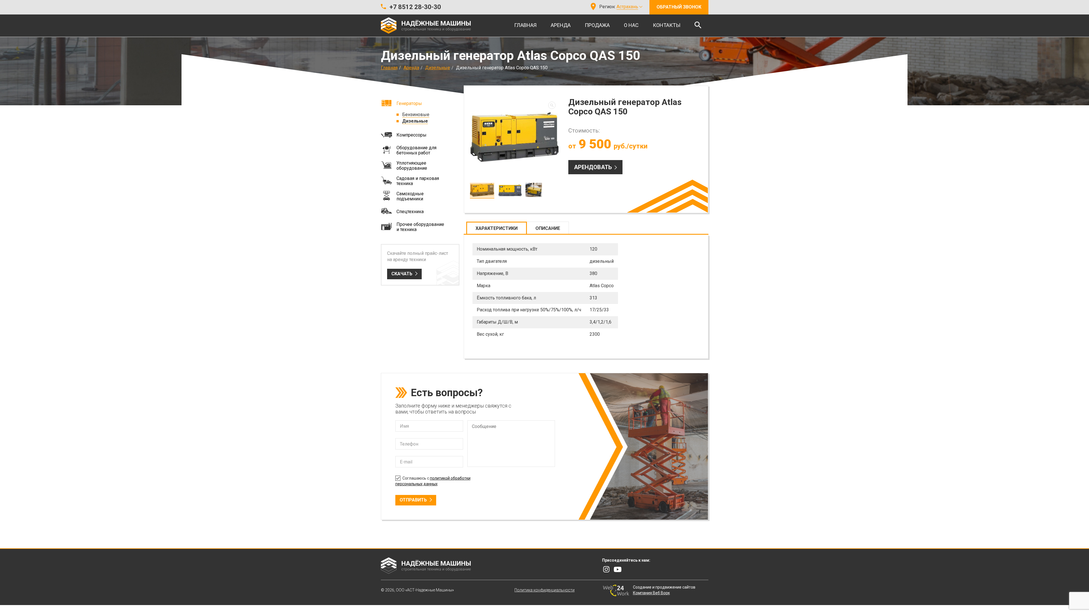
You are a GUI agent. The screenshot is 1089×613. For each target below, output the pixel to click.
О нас (631, 25)
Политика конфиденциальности (544, 590)
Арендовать (593, 167)
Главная (525, 25)
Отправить (413, 500)
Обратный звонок (679, 7)
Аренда (561, 25)
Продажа (597, 25)
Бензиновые (415, 114)
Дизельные (437, 67)
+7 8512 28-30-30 (415, 7)
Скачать (401, 273)
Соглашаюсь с (432, 481)
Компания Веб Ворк (651, 593)
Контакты (666, 25)
